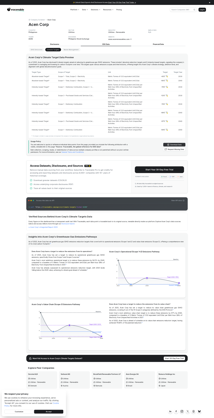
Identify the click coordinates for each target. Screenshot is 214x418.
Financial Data (158, 44)
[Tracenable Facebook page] (176, 411)
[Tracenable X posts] (187, 411)
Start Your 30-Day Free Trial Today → (122, 2)
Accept (49, 412)
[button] (167, 76)
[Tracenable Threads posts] (193, 411)
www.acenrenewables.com (119, 39)
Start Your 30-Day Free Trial (159, 169)
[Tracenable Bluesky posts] (199, 411)
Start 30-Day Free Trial (174, 358)
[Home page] (15, 9)
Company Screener (38, 20)
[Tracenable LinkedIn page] (170, 411)
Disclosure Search (68, 224)
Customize (19, 412)
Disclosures (54, 44)
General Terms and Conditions (73, 152)
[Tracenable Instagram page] (182, 411)
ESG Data (106, 44)
